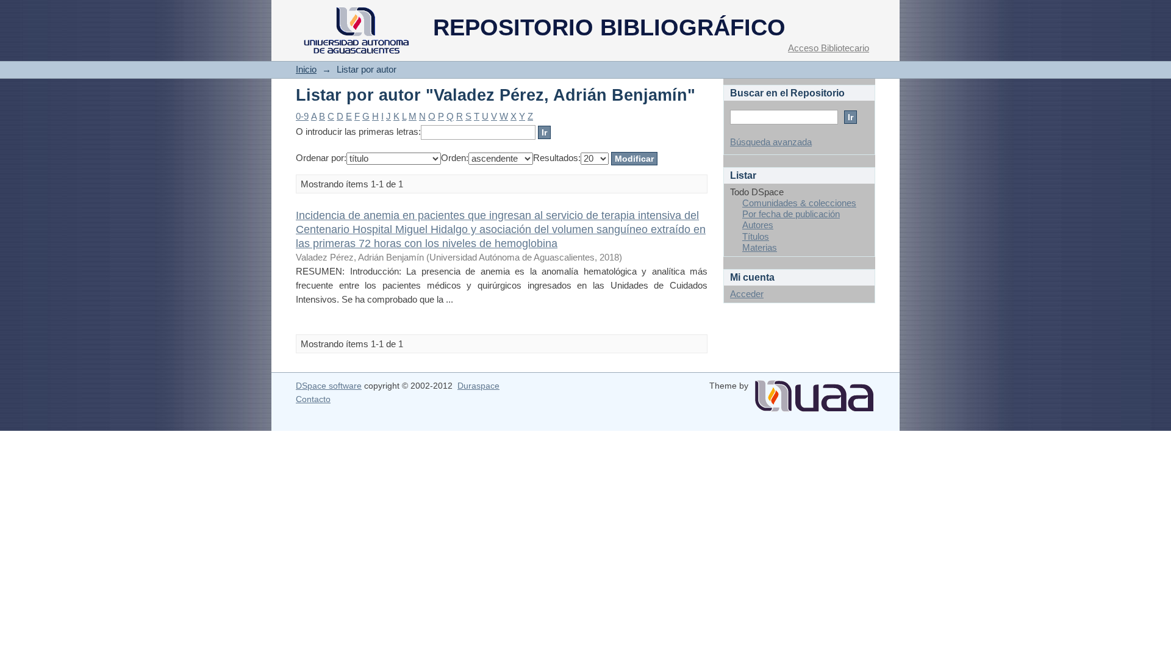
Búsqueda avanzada (771, 142)
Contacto (313, 399)
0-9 (302, 116)
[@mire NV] (814, 391)
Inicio (306, 69)
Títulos (755, 236)
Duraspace (478, 386)
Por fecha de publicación (791, 214)
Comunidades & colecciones (799, 203)
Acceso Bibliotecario (828, 48)
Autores (757, 225)
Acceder (747, 294)
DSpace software (329, 386)
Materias (759, 247)
